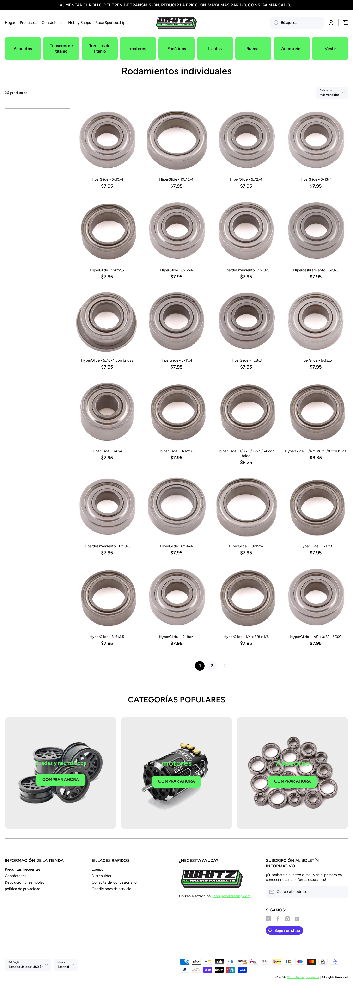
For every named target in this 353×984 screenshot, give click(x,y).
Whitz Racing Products (303, 977)
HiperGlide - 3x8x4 (106, 451)
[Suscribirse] (342, 892)
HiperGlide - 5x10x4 (107, 179)
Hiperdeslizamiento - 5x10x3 (246, 270)
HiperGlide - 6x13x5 (316, 360)
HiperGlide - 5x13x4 (315, 179)
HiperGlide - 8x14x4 (176, 546)
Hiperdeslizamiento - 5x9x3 (315, 270)
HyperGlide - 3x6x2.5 (107, 636)
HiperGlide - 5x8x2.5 (107, 270)
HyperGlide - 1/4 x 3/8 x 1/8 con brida (316, 451)
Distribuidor (101, 875)
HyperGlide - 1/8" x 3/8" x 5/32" (315, 636)
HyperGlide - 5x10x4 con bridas (107, 360)
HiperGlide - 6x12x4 (176, 270)
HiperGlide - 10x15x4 (176, 179)
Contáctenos (15, 875)
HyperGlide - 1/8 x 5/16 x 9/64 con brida (246, 453)
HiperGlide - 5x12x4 (246, 179)
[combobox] (297, 23)
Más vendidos (329, 95)
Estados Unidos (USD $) (25, 967)
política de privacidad (22, 888)
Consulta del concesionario (114, 882)
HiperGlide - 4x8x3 (246, 360)
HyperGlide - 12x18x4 (176, 636)
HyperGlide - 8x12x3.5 (176, 451)
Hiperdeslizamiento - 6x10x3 (107, 546)
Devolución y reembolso (24, 882)
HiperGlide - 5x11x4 (176, 360)
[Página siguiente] (222, 666)
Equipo (97, 869)
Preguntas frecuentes (22, 869)
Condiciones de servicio (111, 888)
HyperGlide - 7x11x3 (316, 546)
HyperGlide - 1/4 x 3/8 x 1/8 (246, 636)
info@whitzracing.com (231, 896)
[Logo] (176, 22)
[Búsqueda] (274, 23)
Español (63, 967)
